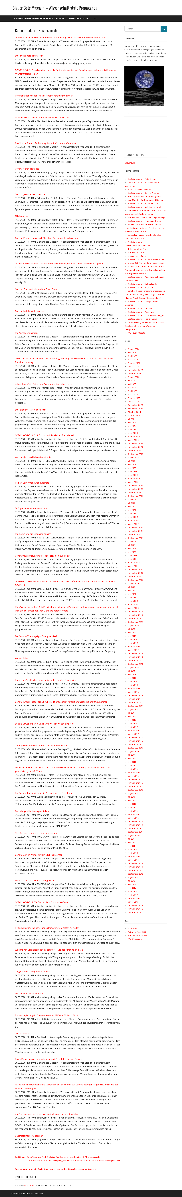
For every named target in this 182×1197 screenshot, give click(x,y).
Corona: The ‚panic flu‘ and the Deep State (36, 289)
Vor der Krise (21, 658)
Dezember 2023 (135, 443)
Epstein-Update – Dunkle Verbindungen (146, 315)
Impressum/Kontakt (79, 18)
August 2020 (133, 583)
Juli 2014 (132, 838)
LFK (96, 18)
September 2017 (135, 706)
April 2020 (132, 597)
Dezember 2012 (135, 905)
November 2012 (135, 908)
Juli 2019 (132, 628)
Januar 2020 (133, 608)
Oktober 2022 (134, 492)
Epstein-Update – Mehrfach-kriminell (144, 207)
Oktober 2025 (134, 373)
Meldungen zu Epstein (138, 256)
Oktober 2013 (134, 870)
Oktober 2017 (134, 702)
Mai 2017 (132, 720)
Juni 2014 (132, 842)
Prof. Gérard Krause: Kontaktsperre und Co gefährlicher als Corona (48, 1059)
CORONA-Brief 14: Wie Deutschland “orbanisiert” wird (41, 902)
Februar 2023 (134, 478)
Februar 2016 (134, 772)
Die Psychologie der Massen (29, 55)
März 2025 (133, 394)
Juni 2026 (132, 352)
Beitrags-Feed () (137, 932)
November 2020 (135, 573)
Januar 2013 (133, 901)
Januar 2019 (133, 650)
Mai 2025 (132, 387)
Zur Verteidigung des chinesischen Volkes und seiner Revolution (47, 1113)
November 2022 (135, 489)
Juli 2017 (132, 712)
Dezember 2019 (135, 611)
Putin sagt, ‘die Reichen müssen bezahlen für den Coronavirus (46, 680)
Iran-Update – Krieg (137, 252)
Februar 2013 (134, 898)
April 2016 (132, 765)
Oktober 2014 (134, 828)
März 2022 (133, 517)
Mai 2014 (132, 845)
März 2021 (133, 559)
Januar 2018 (133, 692)
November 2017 (135, 698)
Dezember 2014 (135, 821)
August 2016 (133, 751)
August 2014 (133, 835)
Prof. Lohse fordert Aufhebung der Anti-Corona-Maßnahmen (45, 143)
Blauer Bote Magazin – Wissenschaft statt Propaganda (54, 8)
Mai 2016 (132, 762)
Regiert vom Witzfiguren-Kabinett (32, 482)
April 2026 (132, 356)
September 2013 (135, 873)
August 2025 (133, 377)
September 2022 (135, 496)
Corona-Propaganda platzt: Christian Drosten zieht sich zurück (46, 238)
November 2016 (135, 740)
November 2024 (135, 408)
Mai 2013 (132, 887)
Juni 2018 (132, 674)
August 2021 (133, 541)
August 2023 (133, 457)
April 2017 (132, 723)
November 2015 (135, 782)
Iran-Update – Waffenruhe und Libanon (145, 200)
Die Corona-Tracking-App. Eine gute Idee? (36, 636)
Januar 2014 (133, 859)
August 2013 (133, 877)
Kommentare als (137, 935)
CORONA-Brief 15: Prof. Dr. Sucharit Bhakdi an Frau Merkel (44, 435)
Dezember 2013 (135, 863)
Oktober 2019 (134, 618)
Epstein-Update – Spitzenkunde (142, 284)
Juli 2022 (132, 503)
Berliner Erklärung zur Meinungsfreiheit (145, 196)
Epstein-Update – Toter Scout (141, 179)
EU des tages (21, 216)
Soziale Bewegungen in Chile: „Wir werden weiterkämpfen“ (44, 723)
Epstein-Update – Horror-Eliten (142, 318)
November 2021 (135, 531)
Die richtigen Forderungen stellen (32, 811)
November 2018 (135, 656)
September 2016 (135, 748)
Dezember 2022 (135, 485)
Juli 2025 (132, 380)
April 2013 (132, 891)
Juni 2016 (132, 758)
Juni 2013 (132, 884)
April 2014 (132, 849)
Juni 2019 (132, 632)
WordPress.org (135, 939)
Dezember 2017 (135, 695)
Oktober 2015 (134, 786)
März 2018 (133, 684)
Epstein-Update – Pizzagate (141, 312)
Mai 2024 (132, 426)
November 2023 (135, 447)
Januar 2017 (133, 734)
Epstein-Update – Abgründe (140, 287)
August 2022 (133, 499)
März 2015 (133, 810)
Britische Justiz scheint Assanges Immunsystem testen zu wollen (47, 927)
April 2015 (132, 807)
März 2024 (133, 433)
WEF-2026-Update (136, 332)
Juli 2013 (132, 880)
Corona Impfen (22, 1033)
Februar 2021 (134, 562)
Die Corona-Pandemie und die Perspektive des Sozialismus (44, 793)
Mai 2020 (132, 594)
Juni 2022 (132, 506)
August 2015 (133, 793)
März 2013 (133, 894)
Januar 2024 (133, 440)
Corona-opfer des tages (27, 168)
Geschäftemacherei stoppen (29, 1135)
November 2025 (135, 370)
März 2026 (133, 359)
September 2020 (135, 580)
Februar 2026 (134, 363)
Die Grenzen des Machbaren (29, 993)
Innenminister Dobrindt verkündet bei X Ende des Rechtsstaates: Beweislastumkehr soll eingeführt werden (145, 270)
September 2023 (135, 454)
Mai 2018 (132, 678)
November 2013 (135, 866)
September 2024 (135, 415)
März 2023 (133, 475)
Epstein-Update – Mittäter (140, 308)
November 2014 (135, 824)
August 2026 (133, 349)
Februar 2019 (134, 646)
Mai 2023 (132, 468)
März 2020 (133, 600)
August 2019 (133, 625)
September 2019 (135, 622)
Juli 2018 (132, 670)
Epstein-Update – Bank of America (143, 193)
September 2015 (135, 789)
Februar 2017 (134, 730)
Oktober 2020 (134, 576)
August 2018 (133, 667)
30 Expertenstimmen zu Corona (31, 508)
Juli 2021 (132, 545)
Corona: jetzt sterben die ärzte (30, 194)
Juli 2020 (132, 587)
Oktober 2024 (134, 412)
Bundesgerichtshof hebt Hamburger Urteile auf (39, 18)
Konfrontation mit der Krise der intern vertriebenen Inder (44, 95)
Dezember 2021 (135, 527)
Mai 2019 (132, 636)
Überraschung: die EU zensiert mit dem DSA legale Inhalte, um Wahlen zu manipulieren (144, 326)
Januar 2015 (133, 817)
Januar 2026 (133, 366)
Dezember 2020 (135, 569)
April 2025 (132, 391)
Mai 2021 (132, 552)
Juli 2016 (132, 754)
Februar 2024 (134, 436)
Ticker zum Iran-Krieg (138, 249)
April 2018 (132, 681)
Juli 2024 (132, 419)
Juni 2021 (132, 548)
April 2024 (132, 429)
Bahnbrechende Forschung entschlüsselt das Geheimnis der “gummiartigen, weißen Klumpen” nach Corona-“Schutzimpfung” (145, 294)
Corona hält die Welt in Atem (29, 311)
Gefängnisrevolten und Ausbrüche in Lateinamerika (41, 745)
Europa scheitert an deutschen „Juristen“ (35, 880)
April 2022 (132, 513)
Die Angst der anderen (26, 332)
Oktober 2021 (134, 534)
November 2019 (135, 614)
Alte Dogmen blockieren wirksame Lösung (36, 833)
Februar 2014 (134, 856)
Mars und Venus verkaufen (140, 189)
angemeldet (29, 1185)
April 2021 (132, 555)
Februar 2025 (134, 398)
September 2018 (135, 664)
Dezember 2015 (135, 779)
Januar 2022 (133, 524)
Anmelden (132, 928)
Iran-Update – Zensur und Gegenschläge (146, 217)
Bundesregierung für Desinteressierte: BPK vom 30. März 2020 (46, 1015)
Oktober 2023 (134, 450)
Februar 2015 (134, 814)
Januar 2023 (133, 482)
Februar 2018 (134, 688)
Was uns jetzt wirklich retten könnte (33, 457)
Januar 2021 (133, 566)
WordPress (25, 1193)
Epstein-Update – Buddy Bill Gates (144, 203)
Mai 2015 (132, 803)
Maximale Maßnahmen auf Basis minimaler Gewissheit (42, 117)
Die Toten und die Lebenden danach (33, 533)
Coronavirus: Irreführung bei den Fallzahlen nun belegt (42, 555)
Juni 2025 (132, 384)
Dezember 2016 (135, 737)
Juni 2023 (132, 464)
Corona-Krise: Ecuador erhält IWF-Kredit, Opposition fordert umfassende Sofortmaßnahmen (61, 701)
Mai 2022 (132, 510)
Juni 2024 (132, 422)
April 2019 (132, 639)
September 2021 (135, 538)
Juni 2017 (132, 716)
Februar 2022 (134, 520)
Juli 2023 (132, 461)
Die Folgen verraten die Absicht (30, 409)
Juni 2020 (132, 590)
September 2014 (135, 831)
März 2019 (133, 642)
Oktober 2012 (134, 912)
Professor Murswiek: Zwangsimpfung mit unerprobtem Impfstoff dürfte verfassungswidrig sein (72, 1160)
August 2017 (133, 709)
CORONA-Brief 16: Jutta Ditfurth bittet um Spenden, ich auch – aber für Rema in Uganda (59, 263)
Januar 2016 (133, 775)
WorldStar (39, 1193)
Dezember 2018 (135, 653)
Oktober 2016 (134, 744)
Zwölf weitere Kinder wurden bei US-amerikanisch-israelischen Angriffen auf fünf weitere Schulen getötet (144, 228)
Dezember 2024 (135, 405)
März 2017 (133, 726)
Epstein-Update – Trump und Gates (144, 221)
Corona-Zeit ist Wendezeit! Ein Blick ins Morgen (38, 854)
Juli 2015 (132, 796)
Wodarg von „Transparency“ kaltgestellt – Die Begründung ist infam (49, 949)
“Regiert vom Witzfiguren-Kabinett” (32, 971)
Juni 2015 (132, 800)
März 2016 (133, 768)
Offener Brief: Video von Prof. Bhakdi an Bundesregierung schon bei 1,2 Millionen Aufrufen (60, 37)
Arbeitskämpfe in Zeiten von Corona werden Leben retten (44, 384)
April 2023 (132, 471)
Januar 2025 (133, 401)
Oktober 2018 (134, 660)
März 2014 (133, 852)
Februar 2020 (134, 604)
